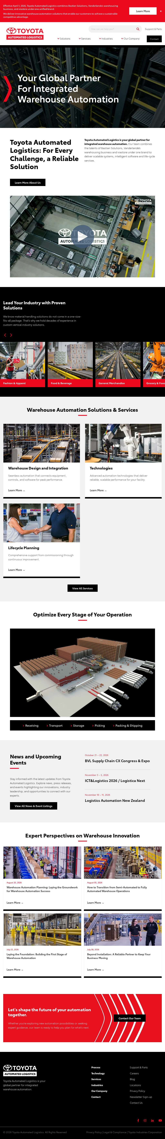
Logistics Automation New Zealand (115, 800)
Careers (134, 1073)
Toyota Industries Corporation (145, 1132)
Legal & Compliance (114, 1132)
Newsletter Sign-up (141, 1097)
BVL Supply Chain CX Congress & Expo (117, 760)
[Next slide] (11, 335)
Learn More (143, 11)
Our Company (99, 1091)
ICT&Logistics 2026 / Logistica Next (115, 780)
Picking (98, 725)
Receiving (31, 725)
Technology (98, 1073)
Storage (77, 725)
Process (95, 1067)
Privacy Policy (137, 1091)
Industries (97, 1085)
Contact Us (136, 1102)
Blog (132, 1079)
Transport (55, 725)
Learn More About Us (28, 182)
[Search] (137, 29)
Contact (154, 38)
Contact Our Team (130, 1018)
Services (96, 1079)
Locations (135, 1085)
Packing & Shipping (127, 725)
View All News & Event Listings (33, 806)
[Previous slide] (5, 335)
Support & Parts (153, 28)
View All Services (82, 588)
